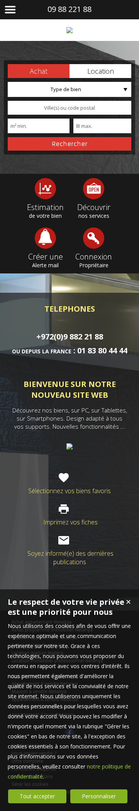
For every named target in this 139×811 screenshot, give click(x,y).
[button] (39, 71)
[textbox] (69, 108)
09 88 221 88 (69, 9)
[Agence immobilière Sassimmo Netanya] (69, 30)
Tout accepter (37, 796)
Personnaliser (99, 796)
